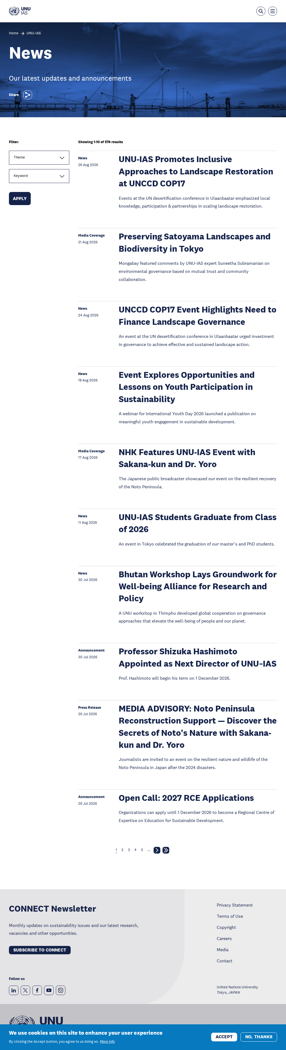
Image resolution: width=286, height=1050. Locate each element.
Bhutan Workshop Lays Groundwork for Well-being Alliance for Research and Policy (198, 586)
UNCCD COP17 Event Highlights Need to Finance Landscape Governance (198, 315)
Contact (224, 960)
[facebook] (37, 990)
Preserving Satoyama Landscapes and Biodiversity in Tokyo (195, 242)
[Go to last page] (166, 851)
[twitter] (25, 990)
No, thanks (258, 1037)
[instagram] (60, 990)
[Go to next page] (157, 851)
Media (222, 949)
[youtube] (49, 990)
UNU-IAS (34, 33)
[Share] (27, 94)
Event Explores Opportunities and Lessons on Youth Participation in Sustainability (187, 387)
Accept (224, 1037)
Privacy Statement (235, 905)
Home (13, 33)
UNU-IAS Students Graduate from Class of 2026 (198, 523)
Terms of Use (230, 916)
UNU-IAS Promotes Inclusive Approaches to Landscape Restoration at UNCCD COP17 (196, 171)
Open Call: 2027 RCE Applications (186, 798)
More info (107, 1041)
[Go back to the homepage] (19, 11)
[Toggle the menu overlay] (272, 11)
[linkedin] (13, 990)
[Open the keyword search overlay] (260, 11)
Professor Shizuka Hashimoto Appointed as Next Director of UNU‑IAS (198, 657)
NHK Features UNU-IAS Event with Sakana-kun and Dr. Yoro (187, 458)
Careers (224, 938)
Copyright (226, 927)
